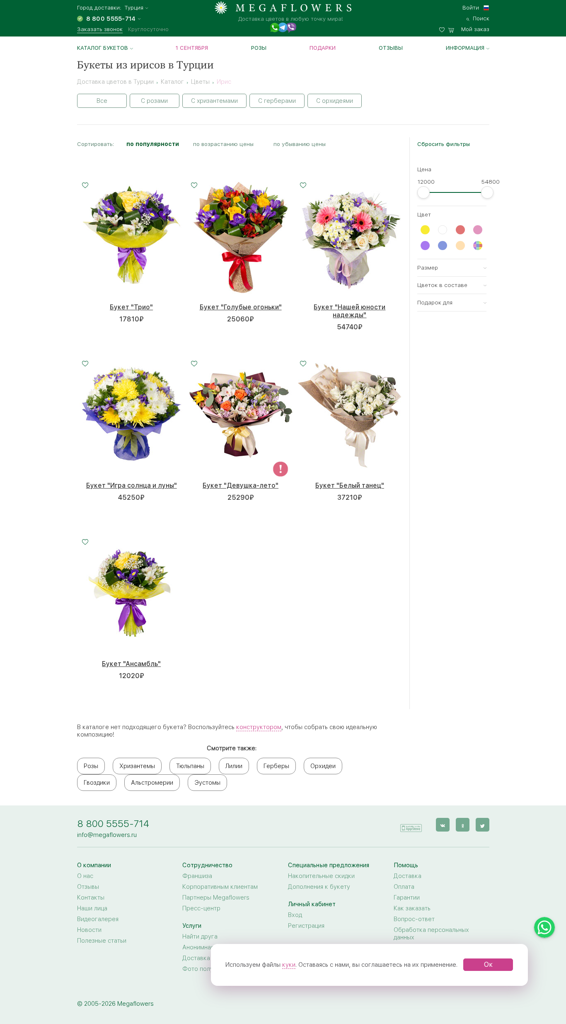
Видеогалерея (98, 919)
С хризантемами (214, 100)
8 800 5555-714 (113, 823)
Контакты (90, 897)
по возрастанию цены (223, 144)
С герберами (277, 100)
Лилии (233, 766)
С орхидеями (334, 100)
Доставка (407, 876)
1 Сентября (192, 47)
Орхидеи (323, 766)
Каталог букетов (102, 47)
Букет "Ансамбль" (131, 664)
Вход (295, 915)
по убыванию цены (299, 144)
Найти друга (200, 936)
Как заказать (412, 908)
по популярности (152, 144)
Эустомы (207, 782)
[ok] (462, 825)
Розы (258, 47)
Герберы (276, 766)
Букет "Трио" (131, 307)
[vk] (443, 825)
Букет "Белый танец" (349, 485)
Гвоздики (97, 782)
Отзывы (391, 47)
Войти (470, 7)
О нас (85, 876)
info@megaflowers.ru (107, 835)
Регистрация (306, 925)
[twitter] (482, 825)
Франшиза (197, 876)
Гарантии (407, 897)
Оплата (404, 886)
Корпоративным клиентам (220, 886)
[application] (411, 824)
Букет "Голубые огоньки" (241, 307)
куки (288, 964)
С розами (154, 100)
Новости (89, 930)
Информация (465, 47)
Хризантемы (137, 766)
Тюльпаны (190, 766)
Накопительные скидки (321, 876)
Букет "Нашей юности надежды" (349, 311)
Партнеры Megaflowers (215, 897)
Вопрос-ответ (414, 919)
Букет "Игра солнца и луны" (131, 485)
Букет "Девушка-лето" (240, 485)
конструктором (258, 727)
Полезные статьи (101, 940)
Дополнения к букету (319, 886)
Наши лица (92, 908)
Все (102, 100)
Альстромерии (152, 782)
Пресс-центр (201, 908)
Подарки (323, 47)
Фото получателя (207, 969)
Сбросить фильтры (443, 144)
